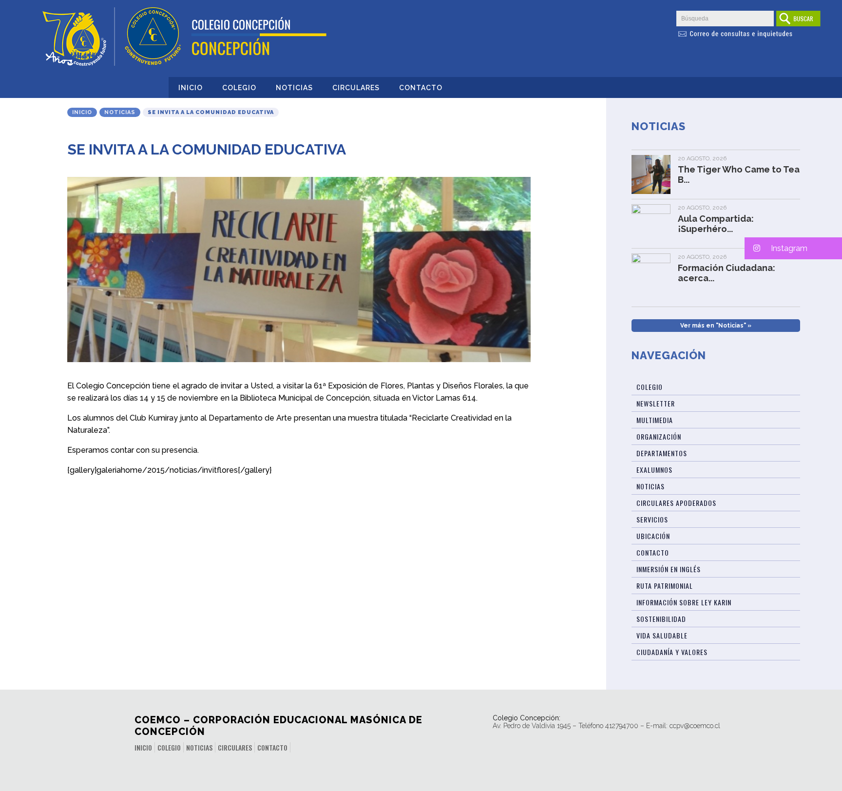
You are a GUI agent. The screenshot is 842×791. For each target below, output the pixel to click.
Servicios (652, 519)
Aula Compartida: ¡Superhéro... (716, 223)
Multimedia (654, 420)
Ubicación (653, 536)
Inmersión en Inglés (668, 569)
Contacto (420, 88)
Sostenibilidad (661, 619)
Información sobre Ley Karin (683, 602)
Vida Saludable (662, 635)
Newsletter (655, 403)
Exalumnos (654, 469)
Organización (658, 436)
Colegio (239, 88)
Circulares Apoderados (676, 503)
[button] (793, 248)
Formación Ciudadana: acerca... (726, 273)
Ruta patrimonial (664, 585)
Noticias (294, 88)
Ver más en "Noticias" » (715, 325)
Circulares (356, 88)
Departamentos (661, 453)
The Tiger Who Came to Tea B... (739, 174)
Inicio (190, 88)
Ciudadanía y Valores (672, 652)
